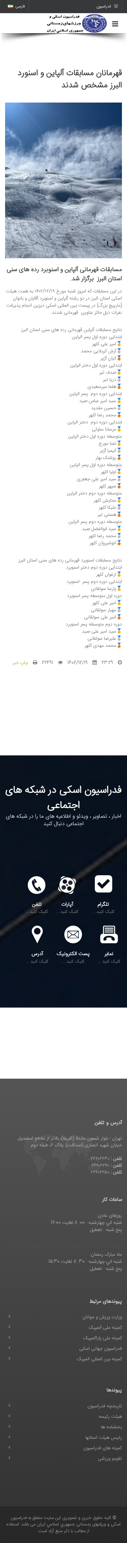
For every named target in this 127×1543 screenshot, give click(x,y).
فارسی (20, 6)
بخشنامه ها (111, 1427)
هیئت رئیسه (110, 1417)
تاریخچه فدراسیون (104, 1406)
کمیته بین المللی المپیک (99, 1359)
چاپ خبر (20, 663)
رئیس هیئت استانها (103, 1438)
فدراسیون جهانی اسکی (100, 1349)
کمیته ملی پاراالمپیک (102, 1338)
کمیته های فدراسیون (102, 1448)
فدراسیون (104, 6)
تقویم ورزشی (110, 1459)
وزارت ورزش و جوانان (102, 1317)
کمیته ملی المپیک (105, 1328)
